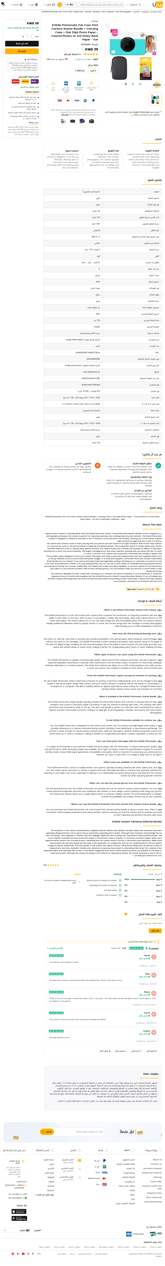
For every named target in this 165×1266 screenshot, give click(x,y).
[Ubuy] (158, 4)
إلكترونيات (144, 11)
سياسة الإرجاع (129, 1173)
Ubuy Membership (153, 1202)
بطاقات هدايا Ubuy (127, 1186)
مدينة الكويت (48, 1159)
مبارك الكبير (49, 1173)
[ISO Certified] (136, 1234)
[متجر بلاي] (19, 1219)
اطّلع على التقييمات (56, 948)
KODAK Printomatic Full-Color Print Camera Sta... (62, 11)
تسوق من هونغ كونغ (106, 1246)
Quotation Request (152, 1168)
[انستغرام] (28, 1254)
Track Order (156, 1181)
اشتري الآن (64, 114)
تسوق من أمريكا (156, 1246)
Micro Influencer (154, 1197)
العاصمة (51, 1186)
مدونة (132, 1194)
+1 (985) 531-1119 (16, 1198)
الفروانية (50, 1177)
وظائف (132, 1190)
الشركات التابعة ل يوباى (125, 1203)
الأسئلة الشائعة (128, 1177)
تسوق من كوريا (89, 1246)
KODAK (95, 21)
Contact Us (156, 1164)
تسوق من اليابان (123, 1246)
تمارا (133, 1199)
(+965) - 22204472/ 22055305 (14, 1187)
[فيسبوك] (32, 1254)
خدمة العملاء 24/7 (14, 1162)
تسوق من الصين (74, 1246)
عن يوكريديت (129, 1181)
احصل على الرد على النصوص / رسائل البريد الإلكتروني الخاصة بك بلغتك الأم (13, 1172)
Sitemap (158, 1177)
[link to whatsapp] (140, 84)
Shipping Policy (154, 1193)
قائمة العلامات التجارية (126, 1164)
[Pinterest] (13, 1254)
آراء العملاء (130, 1168)
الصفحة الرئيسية (156, 11)
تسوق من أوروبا (44, 1246)
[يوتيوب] (23, 1254)
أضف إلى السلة (22, 43)
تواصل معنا (62, 1253)
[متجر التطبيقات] (19, 1212)
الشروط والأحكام (101, 1253)
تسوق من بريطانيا (139, 1246)
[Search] (59, 4)
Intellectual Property (152, 1173)
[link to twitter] (126, 84)
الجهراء (51, 1181)
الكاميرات (136, 11)
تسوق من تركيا (59, 1246)
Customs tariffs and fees (152, 1187)
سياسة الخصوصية (85, 1253)
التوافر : (95, 59)
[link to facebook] (133, 84)
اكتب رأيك (155, 930)
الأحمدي (51, 1168)
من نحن (72, 1253)
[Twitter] (17, 1254)
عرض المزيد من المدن (45, 1194)
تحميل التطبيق (129, 1159)
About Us (157, 1159)
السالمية (50, 1190)
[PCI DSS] (156, 1234)
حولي (52, 1164)
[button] (49, 4)
